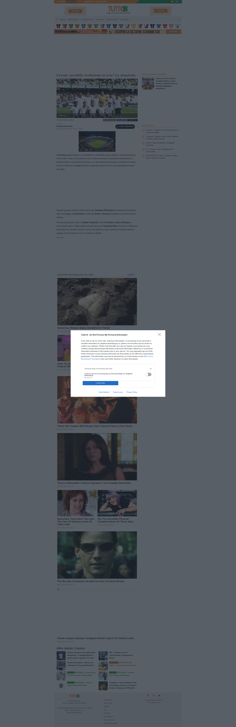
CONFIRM (100, 383)
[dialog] (118, 363)
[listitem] (118, 368)
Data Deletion (104, 392)
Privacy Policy (132, 392)
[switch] (148, 374)
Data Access (118, 392)
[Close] (160, 335)
